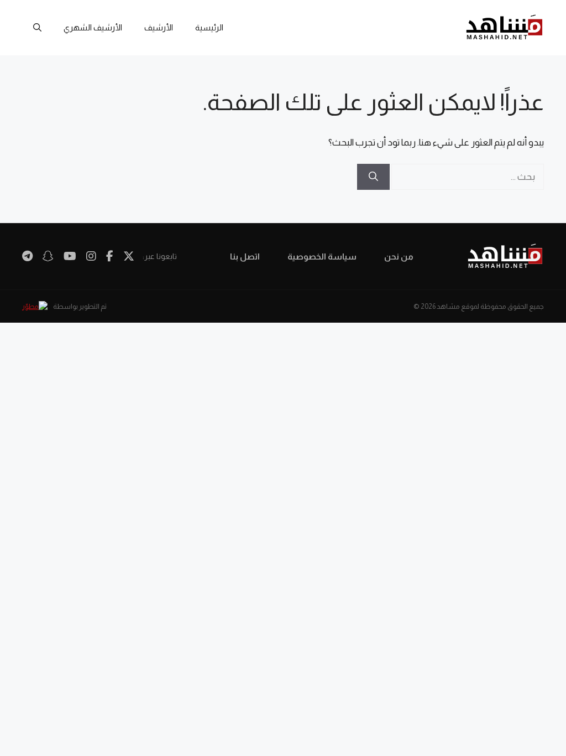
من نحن (398, 256)
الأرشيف (158, 27)
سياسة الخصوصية (322, 256)
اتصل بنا (245, 256)
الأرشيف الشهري (93, 27)
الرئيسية (209, 27)
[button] (37, 27)
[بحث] (373, 177)
